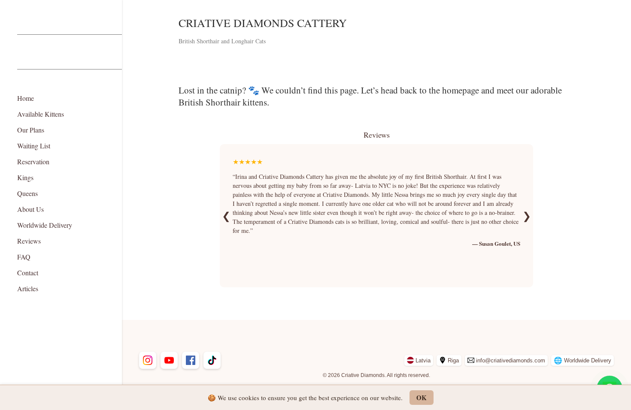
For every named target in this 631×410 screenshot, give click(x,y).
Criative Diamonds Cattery (263, 22)
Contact (27, 272)
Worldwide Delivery (44, 224)
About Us (30, 209)
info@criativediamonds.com (510, 360)
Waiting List (33, 145)
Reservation (33, 161)
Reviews (29, 240)
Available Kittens (40, 113)
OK (421, 397)
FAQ (23, 256)
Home (25, 97)
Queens (27, 193)
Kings (25, 177)
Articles (27, 288)
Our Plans (30, 129)
